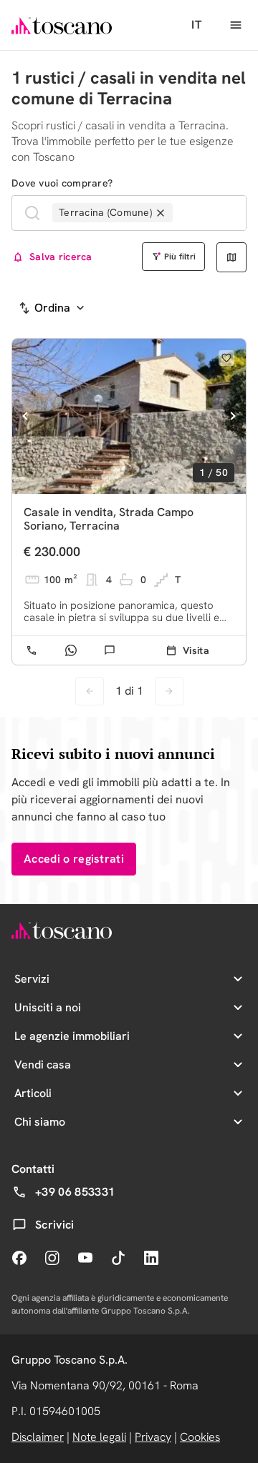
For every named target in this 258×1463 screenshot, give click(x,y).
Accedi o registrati (74, 858)
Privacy (153, 1436)
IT (196, 24)
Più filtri (180, 256)
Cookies (200, 1436)
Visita (196, 650)
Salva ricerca (60, 256)
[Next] (232, 416)
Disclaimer (37, 1436)
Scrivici (55, 1224)
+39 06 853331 (75, 1191)
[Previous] (26, 416)
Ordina (52, 307)
